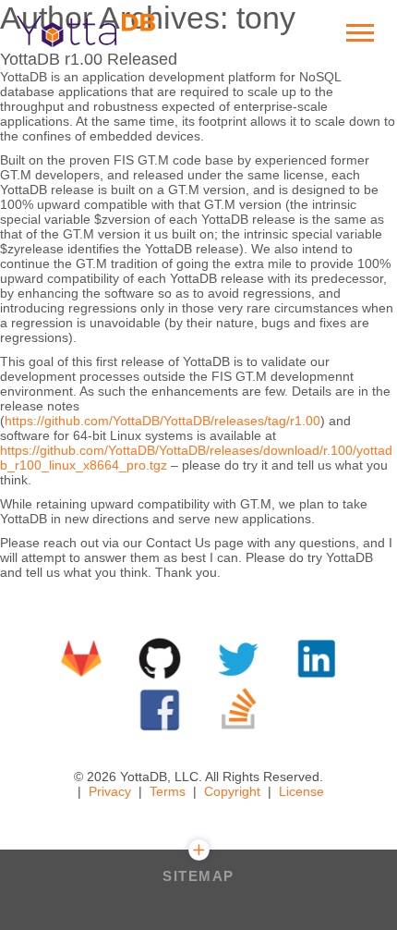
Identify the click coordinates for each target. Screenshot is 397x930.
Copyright (232, 791)
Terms (168, 791)
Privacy (110, 791)
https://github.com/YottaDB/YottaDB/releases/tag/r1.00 (162, 420)
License (301, 791)
